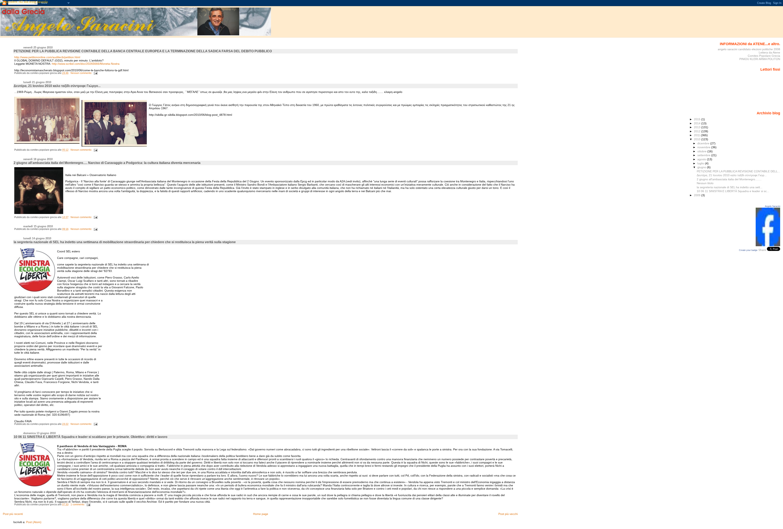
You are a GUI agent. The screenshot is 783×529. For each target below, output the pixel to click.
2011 (697, 135)
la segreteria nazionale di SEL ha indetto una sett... (729, 187)
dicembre (703, 143)
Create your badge (748, 250)
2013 (697, 127)
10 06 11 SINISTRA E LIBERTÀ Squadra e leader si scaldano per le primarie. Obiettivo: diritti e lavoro (90, 437)
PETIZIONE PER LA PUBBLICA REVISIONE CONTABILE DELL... (738, 171)
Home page (260, 514)
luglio (701, 163)
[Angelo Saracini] (768, 245)
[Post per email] (95, 73)
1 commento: (78, 504)
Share (762, 250)
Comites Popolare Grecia (764, 55)
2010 (697, 139)
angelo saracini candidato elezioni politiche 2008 (749, 49)
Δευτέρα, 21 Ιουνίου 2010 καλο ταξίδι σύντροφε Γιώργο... (57, 86)
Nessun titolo (705, 183)
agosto (702, 159)
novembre (704, 147)
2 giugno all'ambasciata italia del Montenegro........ (729, 179)
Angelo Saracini (772, 206)
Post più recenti (13, 514)
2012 (697, 131)
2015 (697, 119)
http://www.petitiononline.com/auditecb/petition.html (47, 57)
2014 (697, 123)
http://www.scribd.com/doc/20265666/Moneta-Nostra (85, 63)
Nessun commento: (82, 73)
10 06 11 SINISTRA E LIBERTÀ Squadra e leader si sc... (733, 191)
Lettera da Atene (769, 52)
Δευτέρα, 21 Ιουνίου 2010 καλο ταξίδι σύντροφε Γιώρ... (732, 175)
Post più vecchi (508, 514)
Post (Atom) (33, 522)
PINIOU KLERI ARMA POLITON (759, 59)
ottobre (702, 151)
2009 (697, 195)
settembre (704, 155)
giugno (702, 167)
